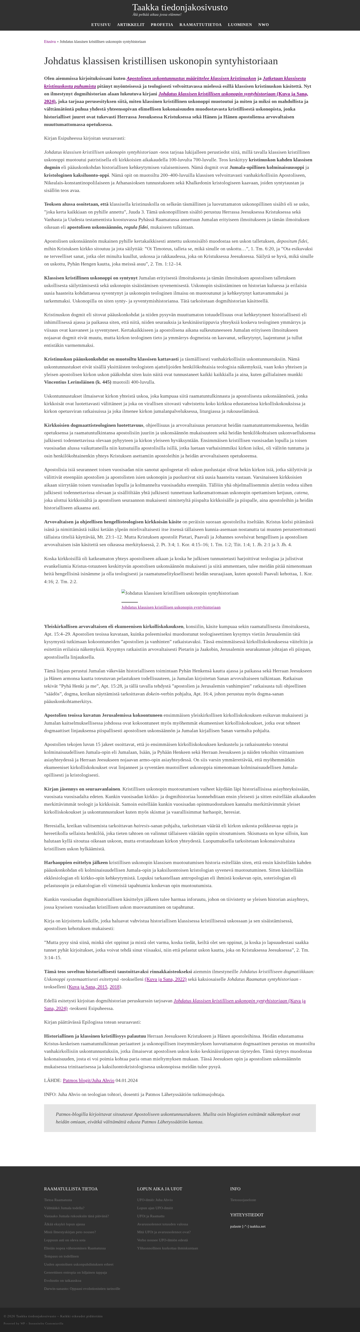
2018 (115, 986)
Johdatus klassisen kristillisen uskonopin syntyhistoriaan (171, 607)
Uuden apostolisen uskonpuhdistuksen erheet (78, 1264)
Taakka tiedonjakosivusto (36, 1316)
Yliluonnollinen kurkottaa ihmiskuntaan (167, 1248)
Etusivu (50, 41)
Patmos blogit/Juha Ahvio (88, 1080)
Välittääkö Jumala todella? (64, 1208)
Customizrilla (54, 1323)
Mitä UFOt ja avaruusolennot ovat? (164, 1232)
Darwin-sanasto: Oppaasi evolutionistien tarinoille (82, 1289)
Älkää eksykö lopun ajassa (64, 1224)
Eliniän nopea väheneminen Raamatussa (75, 1248)
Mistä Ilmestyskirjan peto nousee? (70, 1232)
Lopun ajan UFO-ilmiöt (155, 1208)
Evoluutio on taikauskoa (62, 1280)
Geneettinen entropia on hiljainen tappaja (75, 1272)
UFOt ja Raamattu (151, 1216)
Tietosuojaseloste (243, 1200)
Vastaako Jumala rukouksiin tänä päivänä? (76, 1216)
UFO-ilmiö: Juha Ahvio (155, 1200)
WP (23, 1323)
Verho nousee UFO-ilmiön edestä (162, 1240)
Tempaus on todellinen (61, 1256)
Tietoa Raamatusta (58, 1200)
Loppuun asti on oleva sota (64, 1240)
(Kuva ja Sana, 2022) (166, 979)
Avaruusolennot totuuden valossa (162, 1224)
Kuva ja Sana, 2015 (88, 986)
